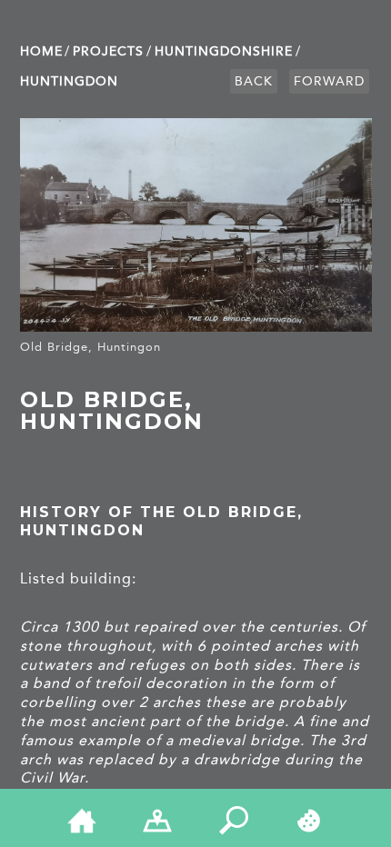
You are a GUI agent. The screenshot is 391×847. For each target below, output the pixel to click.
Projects (108, 51)
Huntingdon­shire (224, 51)
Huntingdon (69, 81)
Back (254, 81)
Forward (329, 81)
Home (41, 51)
